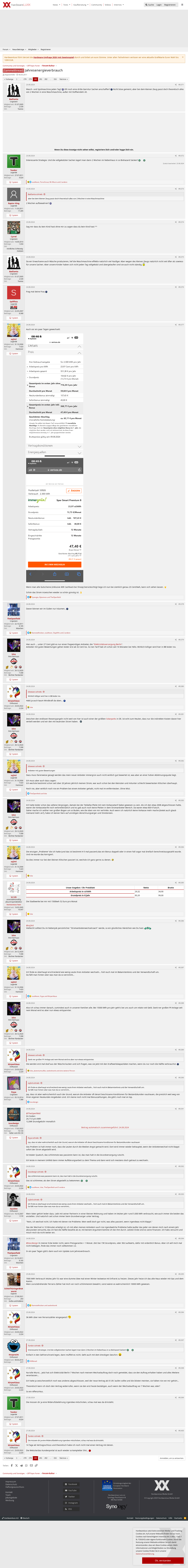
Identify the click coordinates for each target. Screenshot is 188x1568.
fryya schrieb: (33, 1138)
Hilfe (170, 1518)
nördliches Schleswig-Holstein (15, 250)
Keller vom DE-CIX (16, 1133)
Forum (5, 49)
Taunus (20, 109)
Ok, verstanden (163, 1560)
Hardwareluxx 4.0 (11, 1518)
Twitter (71, 1496)
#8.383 (181, 800)
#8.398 (181, 1368)
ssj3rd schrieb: (33, 1083)
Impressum (11, 1481)
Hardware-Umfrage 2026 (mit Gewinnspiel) (53, 57)
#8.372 (181, 156)
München (19, 628)
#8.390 (181, 1077)
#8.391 (181, 1109)
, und (46, 597)
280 (35, 79)
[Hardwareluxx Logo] (16, 5)
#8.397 (181, 1340)
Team (8, 1495)
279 (30, 79)
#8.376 (181, 287)
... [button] (20, 79)
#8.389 (181, 1050)
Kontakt (9, 1492)
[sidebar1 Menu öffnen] (182, 4)
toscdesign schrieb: (36, 1172)
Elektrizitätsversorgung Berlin (108, 644)
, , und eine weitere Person (52, 1071)
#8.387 (181, 967)
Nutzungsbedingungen (144, 1518)
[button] (60, 4)
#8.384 (181, 847)
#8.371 (181, 84)
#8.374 (181, 222)
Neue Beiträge (18, 49)
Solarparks (111, 718)
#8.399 (181, 1397)
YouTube (72, 1490)
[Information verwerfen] (182, 57)
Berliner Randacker (16, 675)
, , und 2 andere (49, 182)
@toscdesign (32, 1243)
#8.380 (181, 686)
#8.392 (181, 1166)
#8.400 (181, 1430)
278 (25, 79)
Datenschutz (11, 1484)
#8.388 (181, 1003)
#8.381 (181, 714)
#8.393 (181, 1194)
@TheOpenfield (33, 1113)
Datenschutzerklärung (145, 1554)
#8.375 (181, 257)
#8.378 (181, 604)
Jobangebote (11, 1497)
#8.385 (181, 882)
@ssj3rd (30, 925)
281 (40, 79)
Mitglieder (32, 49)
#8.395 (181, 1274)
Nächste (63, 79)
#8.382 (181, 761)
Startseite (178, 1518)
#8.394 (181, 1238)
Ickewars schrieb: (35, 692)
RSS (70, 1509)
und (38, 793)
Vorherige (9, 79)
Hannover (19, 349)
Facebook (72, 1484)
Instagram (73, 1502)
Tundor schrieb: (34, 1345)
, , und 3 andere (48, 1187)
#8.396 (181, 1312)
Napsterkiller (10, 74)
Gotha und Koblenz (16, 1301)
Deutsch (25, 1518)
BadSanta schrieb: (35, 194)
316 (55, 79)
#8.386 (181, 921)
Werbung (10, 1500)
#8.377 (181, 325)
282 (45, 79)
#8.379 (181, 640)
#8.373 (181, 189)
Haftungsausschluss (15, 1487)
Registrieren (46, 49)
